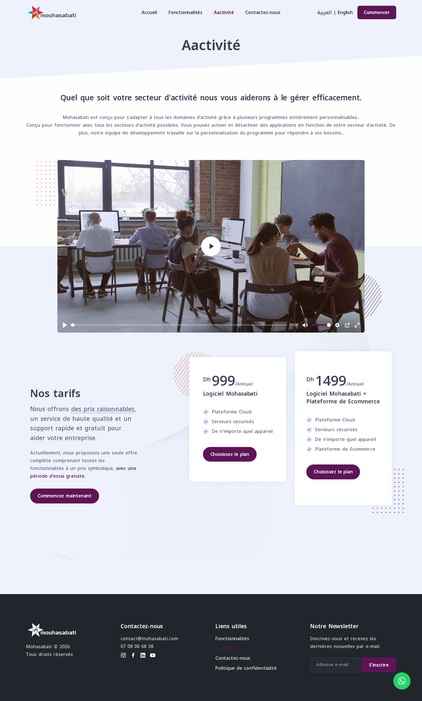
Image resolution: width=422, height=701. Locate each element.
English (345, 12)
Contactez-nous (262, 12)
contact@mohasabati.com (149, 638)
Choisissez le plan (229, 454)
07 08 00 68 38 (137, 646)
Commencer (377, 12)
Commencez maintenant (65, 495)
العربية (324, 12)
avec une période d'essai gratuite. (83, 472)
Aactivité (224, 12)
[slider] (179, 325)
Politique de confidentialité (245, 668)
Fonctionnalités (185, 12)
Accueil (149, 12)
